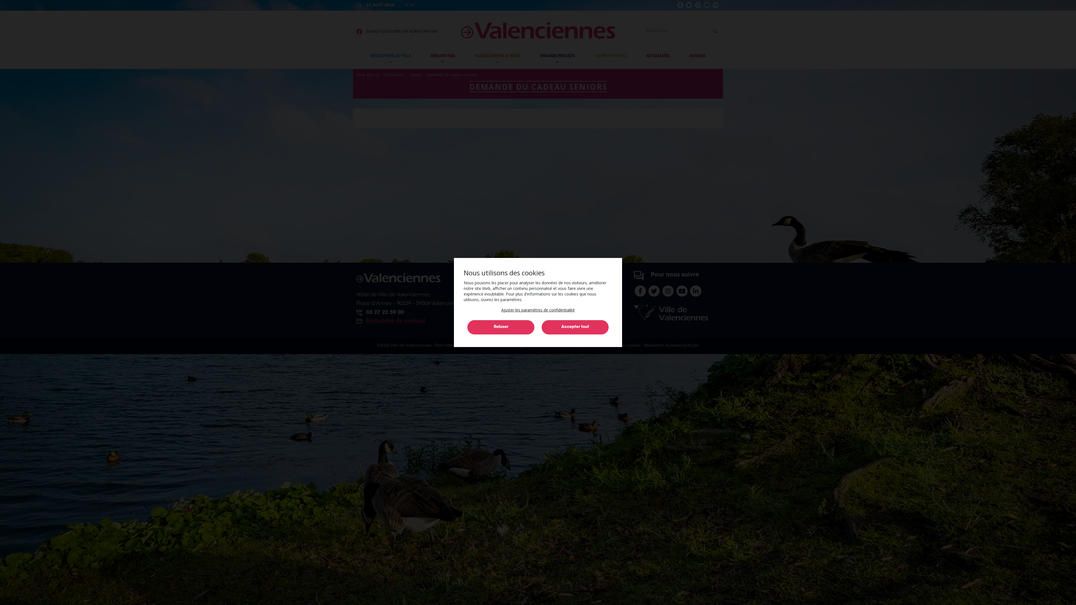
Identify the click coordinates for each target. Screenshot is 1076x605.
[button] (538, 310)
